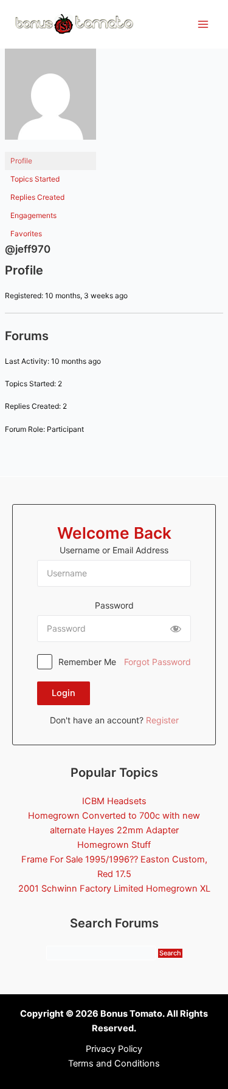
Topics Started (35, 178)
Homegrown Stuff (114, 844)
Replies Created (37, 197)
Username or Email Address (114, 550)
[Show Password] (176, 628)
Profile (21, 160)
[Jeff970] (50, 99)
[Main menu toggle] (203, 24)
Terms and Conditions (114, 1063)
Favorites (26, 233)
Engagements (33, 215)
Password (114, 605)
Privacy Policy (114, 1048)
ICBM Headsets (114, 801)
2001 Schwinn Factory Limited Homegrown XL (114, 888)
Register (162, 720)
